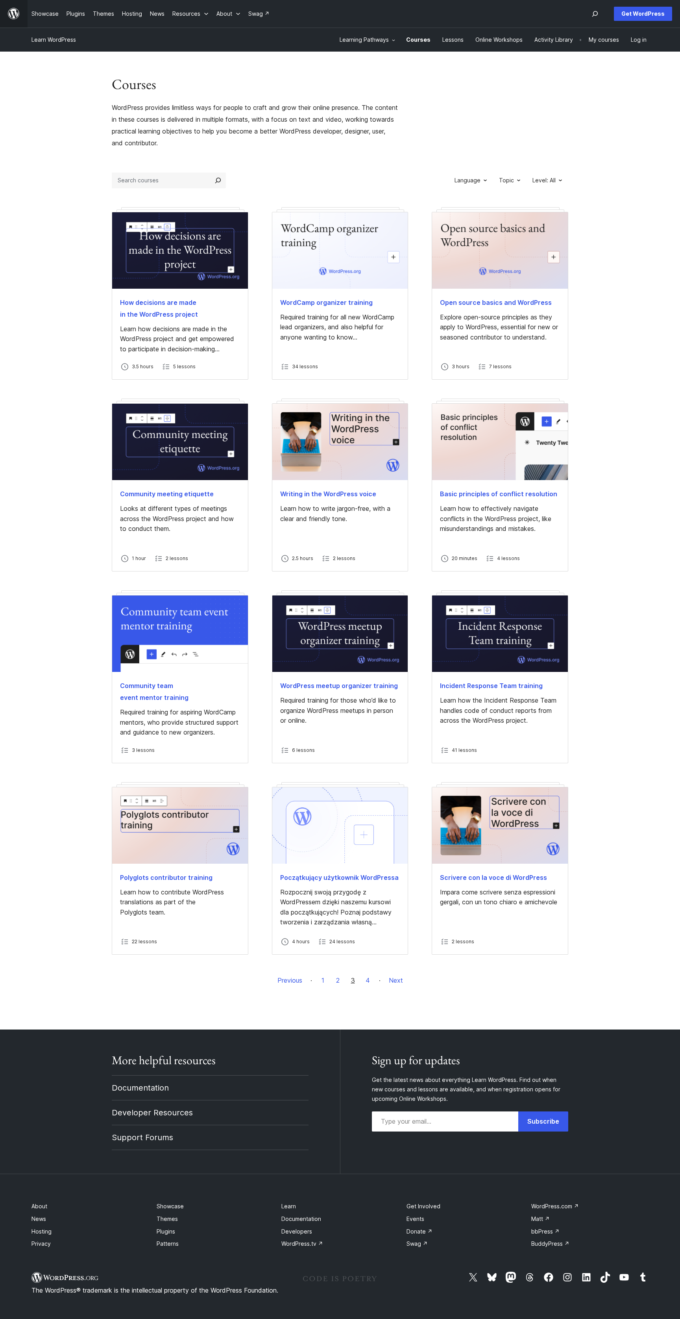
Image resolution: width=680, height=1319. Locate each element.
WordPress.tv (302, 1243)
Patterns (168, 1243)
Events (415, 1218)
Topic (506, 180)
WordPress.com (555, 1206)
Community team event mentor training (154, 691)
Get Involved (423, 1206)
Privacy (41, 1243)
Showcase (170, 1206)
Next (396, 980)
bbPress (545, 1231)
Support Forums (142, 1137)
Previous (289, 980)
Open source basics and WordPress (496, 302)
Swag (417, 1243)
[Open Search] (595, 14)
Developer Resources (152, 1112)
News (38, 1218)
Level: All (544, 180)
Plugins (166, 1231)
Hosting (41, 1231)
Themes (167, 1218)
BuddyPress (550, 1243)
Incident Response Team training (491, 686)
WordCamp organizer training (326, 302)
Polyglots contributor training (166, 877)
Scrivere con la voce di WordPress (493, 877)
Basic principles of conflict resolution (498, 494)
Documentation (140, 1088)
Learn (288, 1206)
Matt (540, 1218)
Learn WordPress (53, 39)
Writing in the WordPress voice (328, 494)
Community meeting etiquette (167, 494)
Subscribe (543, 1121)
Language (467, 180)
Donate (419, 1231)
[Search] (218, 180)
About (39, 1206)
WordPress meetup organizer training (339, 686)
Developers (296, 1231)
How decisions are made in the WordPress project (159, 308)
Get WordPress (643, 13)
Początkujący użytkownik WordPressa (339, 877)
